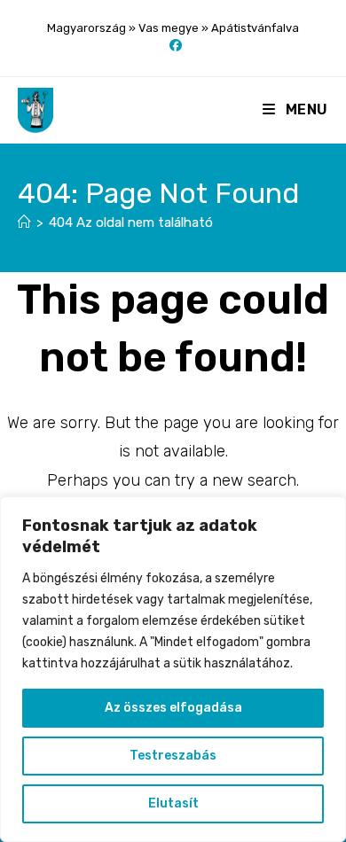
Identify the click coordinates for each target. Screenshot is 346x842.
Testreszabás (173, 755)
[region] (173, 669)
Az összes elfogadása (173, 707)
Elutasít (173, 803)
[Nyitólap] (24, 222)
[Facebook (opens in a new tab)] (173, 46)
